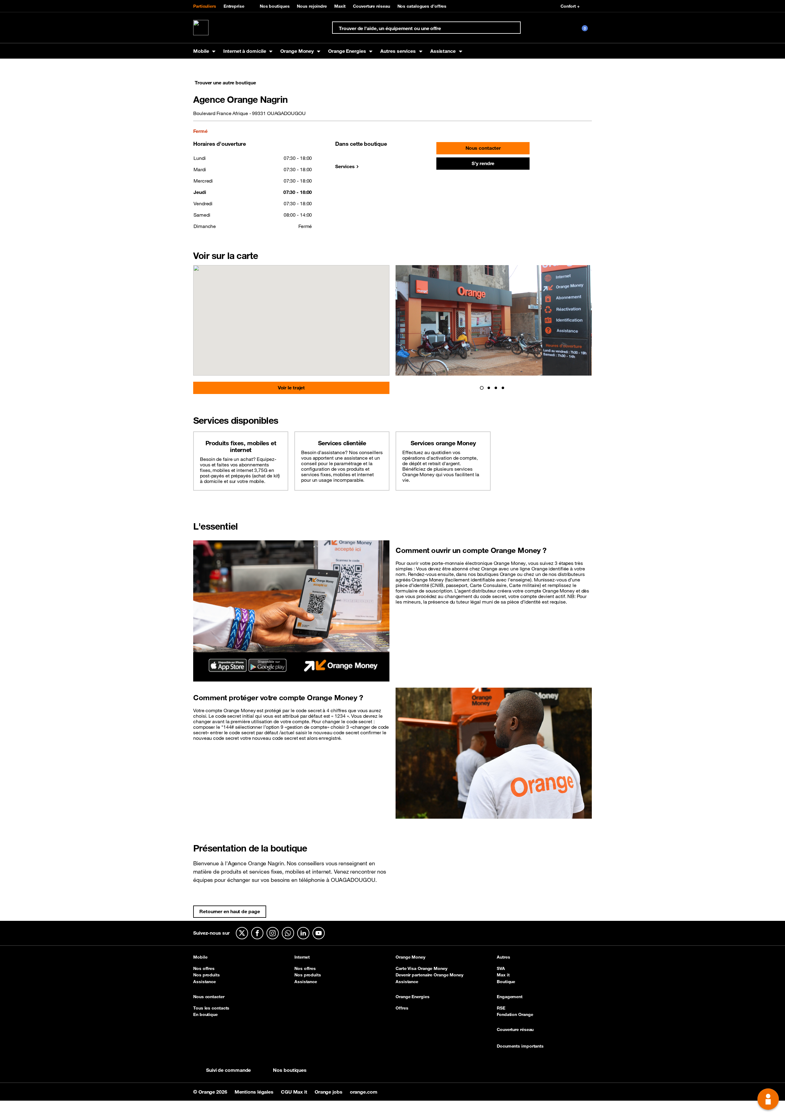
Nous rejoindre (312, 6)
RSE (501, 1008)
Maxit (340, 6)
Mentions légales (255, 1092)
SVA (501, 968)
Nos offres (204, 968)
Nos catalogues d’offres (422, 6)
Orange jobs (329, 1092)
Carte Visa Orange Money (421, 968)
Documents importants (520, 1046)
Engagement (510, 996)
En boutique (205, 1014)
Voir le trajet (291, 387)
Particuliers (204, 6)
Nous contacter (483, 148)
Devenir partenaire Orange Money (429, 975)
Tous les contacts (211, 1008)
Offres (402, 1008)
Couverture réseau (371, 6)
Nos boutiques (275, 6)
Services (344, 166)
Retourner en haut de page (229, 911)
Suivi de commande (228, 1070)
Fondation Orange (515, 1014)
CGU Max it (294, 1092)
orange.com (363, 1092)
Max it (503, 975)
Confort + (570, 6)
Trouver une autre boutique (225, 82)
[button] (482, 388)
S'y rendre (483, 163)
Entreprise (234, 6)
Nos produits (206, 975)
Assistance (204, 981)
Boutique (506, 981)
